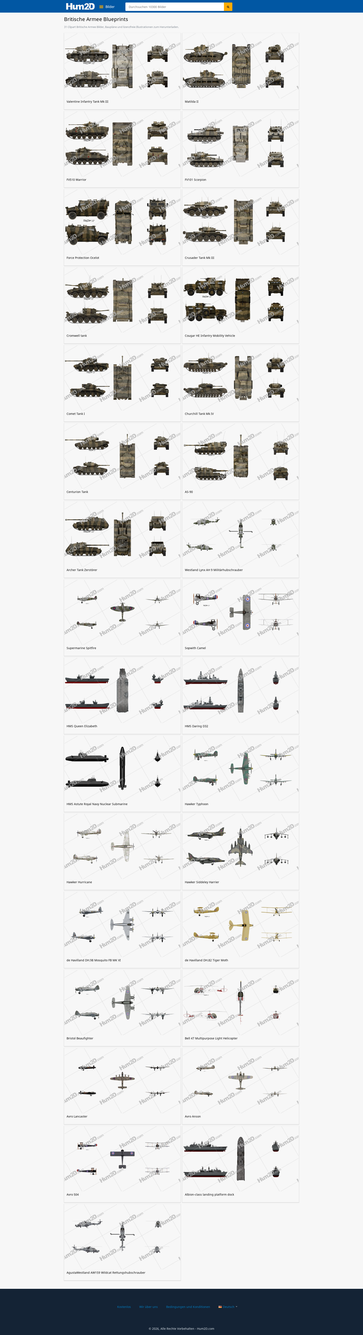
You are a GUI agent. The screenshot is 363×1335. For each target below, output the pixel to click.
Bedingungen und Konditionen (188, 1307)
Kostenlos (124, 1307)
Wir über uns (148, 1307)
